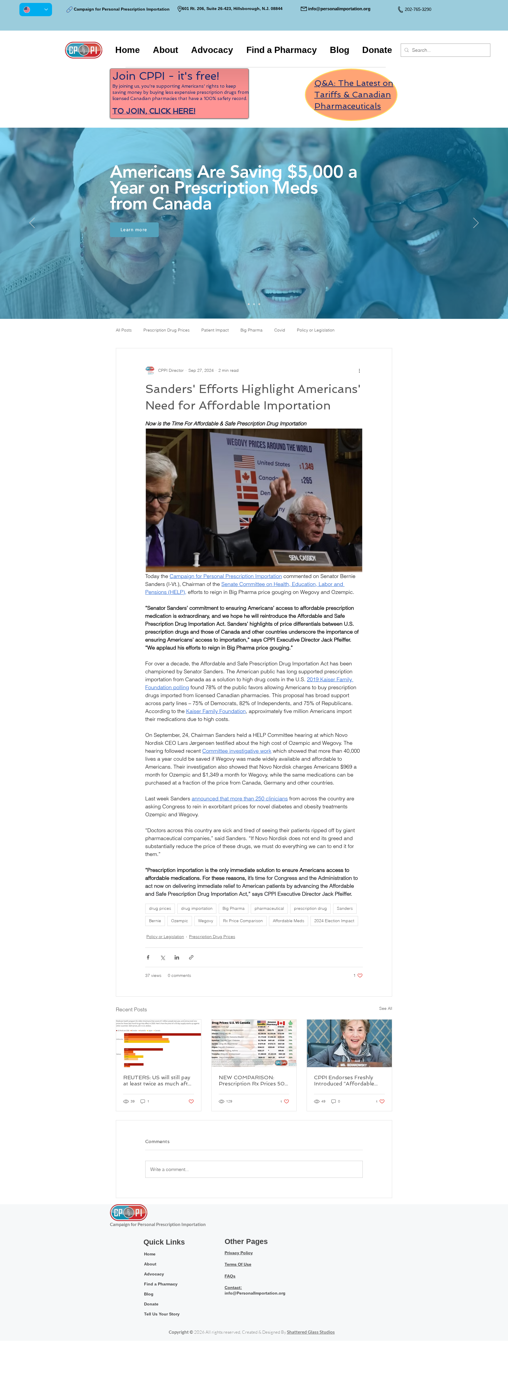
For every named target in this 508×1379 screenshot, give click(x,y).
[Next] (476, 223)
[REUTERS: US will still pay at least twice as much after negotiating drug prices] (158, 1043)
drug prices (160, 908)
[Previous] (32, 223)
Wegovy (205, 920)
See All (385, 1008)
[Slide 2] (254, 304)
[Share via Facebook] (148, 957)
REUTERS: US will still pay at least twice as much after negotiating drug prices (158, 1080)
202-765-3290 (418, 9)
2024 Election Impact (334, 920)
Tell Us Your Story (162, 1314)
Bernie (155, 920)
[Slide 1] (249, 304)
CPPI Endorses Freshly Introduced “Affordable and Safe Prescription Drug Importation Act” (344, 1080)
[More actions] (359, 370)
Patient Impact (215, 330)
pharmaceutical (269, 908)
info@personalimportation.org (339, 8)
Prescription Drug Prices (166, 330)
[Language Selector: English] (35, 9)
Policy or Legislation (316, 330)
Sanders (345, 908)
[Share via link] (191, 957)
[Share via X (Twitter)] (162, 957)
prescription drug (310, 908)
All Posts (124, 330)
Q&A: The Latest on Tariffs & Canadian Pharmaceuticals (353, 94)
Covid (279, 330)
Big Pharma (251, 330)
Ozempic (179, 920)
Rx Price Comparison (243, 920)
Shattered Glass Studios (311, 1332)
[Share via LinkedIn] (177, 957)
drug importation (197, 908)
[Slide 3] (259, 304)
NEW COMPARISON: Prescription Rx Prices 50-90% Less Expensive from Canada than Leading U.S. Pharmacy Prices (253, 1080)
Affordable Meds (288, 920)
